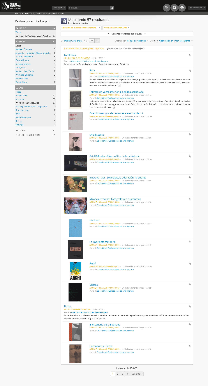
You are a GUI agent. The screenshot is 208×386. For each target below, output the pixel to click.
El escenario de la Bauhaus (105, 324)
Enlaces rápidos (182, 8)
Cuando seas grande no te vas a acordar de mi (116, 113)
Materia (20, 130)
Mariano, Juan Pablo (25, 71)
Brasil (18, 113)
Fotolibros (70, 55)
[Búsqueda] (112, 8)
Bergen (19, 121)
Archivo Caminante (24, 56)
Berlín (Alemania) (23, 117)
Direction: (154, 40)
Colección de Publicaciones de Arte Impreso (35, 36)
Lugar (19, 87)
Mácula (94, 284)
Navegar (58, 7)
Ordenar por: (120, 40)
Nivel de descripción (28, 135)
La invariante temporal (103, 242)
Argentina (20, 99)
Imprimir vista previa (72, 40)
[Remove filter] (99, 27)
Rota (92, 70)
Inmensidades (22, 78)
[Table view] (97, 40)
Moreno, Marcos (23, 63)
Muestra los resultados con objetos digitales (126, 48)
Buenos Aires (21, 95)
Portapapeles (167, 8)
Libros (67, 306)
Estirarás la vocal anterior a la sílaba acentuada (117, 91)
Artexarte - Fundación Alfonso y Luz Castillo (35, 53)
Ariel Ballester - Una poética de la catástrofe (115, 156)
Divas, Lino (20, 67)
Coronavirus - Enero (101, 346)
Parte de (21, 28)
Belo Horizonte (22, 110)
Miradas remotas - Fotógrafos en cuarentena (115, 199)
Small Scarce (97, 134)
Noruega (19, 124)
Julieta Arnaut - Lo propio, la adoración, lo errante (118, 177)
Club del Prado (22, 60)
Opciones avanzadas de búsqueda (127, 33)
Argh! (93, 263)
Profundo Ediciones (24, 74)
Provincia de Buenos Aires (27, 102)
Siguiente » (136, 373)
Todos (18, 32)
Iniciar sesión (196, 7)
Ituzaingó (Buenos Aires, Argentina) (31, 106)
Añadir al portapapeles (189, 55)
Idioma (174, 8)
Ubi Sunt (94, 220)
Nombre (20, 41)
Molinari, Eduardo (24, 49)
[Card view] (92, 40)
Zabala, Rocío (21, 82)
